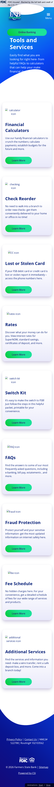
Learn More (18, 160)
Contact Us (30, 739)
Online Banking (27, 32)
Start (41, 785)
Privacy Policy (14, 739)
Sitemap (43, 767)
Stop (48, 785)
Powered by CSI (27, 773)
